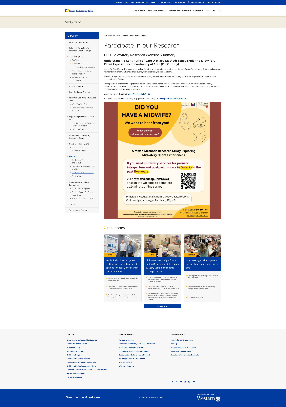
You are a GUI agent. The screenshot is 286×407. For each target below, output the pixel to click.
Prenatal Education (79, 63)
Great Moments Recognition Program (82, 340)
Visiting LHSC (139, 10)
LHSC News (150, 255)
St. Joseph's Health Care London (132, 358)
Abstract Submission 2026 (82, 198)
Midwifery (73, 22)
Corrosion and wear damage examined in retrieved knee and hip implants (123, 287)
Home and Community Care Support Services (137, 344)
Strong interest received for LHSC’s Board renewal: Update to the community (163, 287)
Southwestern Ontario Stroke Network (134, 355)
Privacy (174, 344)
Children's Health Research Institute (81, 366)
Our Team (76, 60)
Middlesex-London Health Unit (131, 347)
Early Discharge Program (79, 92)
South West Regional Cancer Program (134, 351)
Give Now (119, 2)
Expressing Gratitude (80, 129)
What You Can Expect (80, 104)
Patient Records (142, 2)
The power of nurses (195, 297)
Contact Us (154, 2)
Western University (127, 366)
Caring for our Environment (182, 340)
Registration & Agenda (81, 188)
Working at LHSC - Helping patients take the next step (202, 277)
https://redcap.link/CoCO (139, 94)
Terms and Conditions (76, 373)
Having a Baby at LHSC (78, 86)
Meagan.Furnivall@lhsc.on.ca (173, 98)
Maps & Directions (214, 2)
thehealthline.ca (125, 362)
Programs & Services (157, 10)
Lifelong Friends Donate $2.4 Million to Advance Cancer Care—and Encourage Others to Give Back (162, 279)
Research (109, 255)
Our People (190, 255)
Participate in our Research (83, 172)
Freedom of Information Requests (185, 355)
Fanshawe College (126, 340)
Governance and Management (183, 347)
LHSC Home (108, 35)
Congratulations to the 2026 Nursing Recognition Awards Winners (201, 288)
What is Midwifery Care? (79, 42)
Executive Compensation (181, 351)
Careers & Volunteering (180, 10)
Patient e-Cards (166, 2)
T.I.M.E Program (76, 56)
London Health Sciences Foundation (81, 362)
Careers (72, 204)
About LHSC (211, 10)
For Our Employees (74, 377)
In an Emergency (73, 347)
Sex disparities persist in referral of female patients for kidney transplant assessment (122, 297)
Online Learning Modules (85, 67)
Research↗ (198, 10)
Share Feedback (180, 2)
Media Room (129, 2)
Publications (77, 176)
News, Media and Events (79, 144)
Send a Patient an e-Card (77, 344)
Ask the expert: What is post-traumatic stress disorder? (123, 279)
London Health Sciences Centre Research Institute (87, 370)
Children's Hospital (74, 355)
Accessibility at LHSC (75, 351)
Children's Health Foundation (78, 358)
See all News (162, 306)
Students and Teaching (78, 210)
